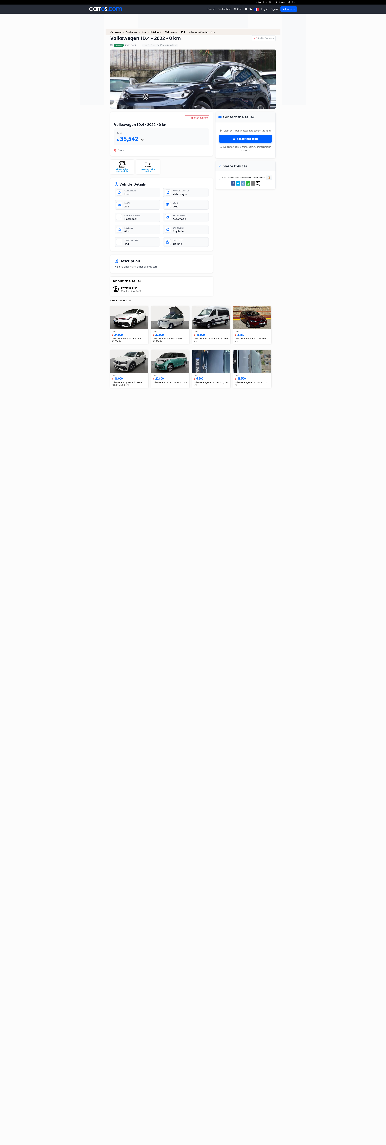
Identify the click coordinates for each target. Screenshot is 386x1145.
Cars (239, 9)
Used (144, 32)
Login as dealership (263, 2)
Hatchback (155, 32)
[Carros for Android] (246, 9)
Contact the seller (247, 138)
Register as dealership (285, 2)
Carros (211, 9)
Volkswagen (171, 32)
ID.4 (183, 32)
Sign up (275, 9)
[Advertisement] (92, 59)
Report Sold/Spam (198, 117)
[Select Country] (256, 9)
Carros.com (116, 32)
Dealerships (224, 9)
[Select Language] (250, 9)
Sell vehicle (288, 9)
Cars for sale (132, 32)
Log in (264, 9)
